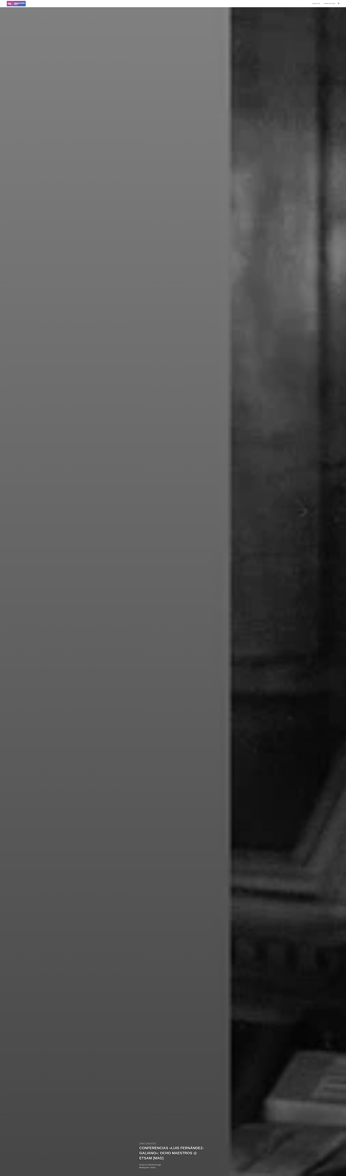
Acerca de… (316, 3)
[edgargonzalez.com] (16, 3)
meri (159, 1164)
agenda (142, 1143)
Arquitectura (151, 1143)
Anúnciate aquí (329, 3)
